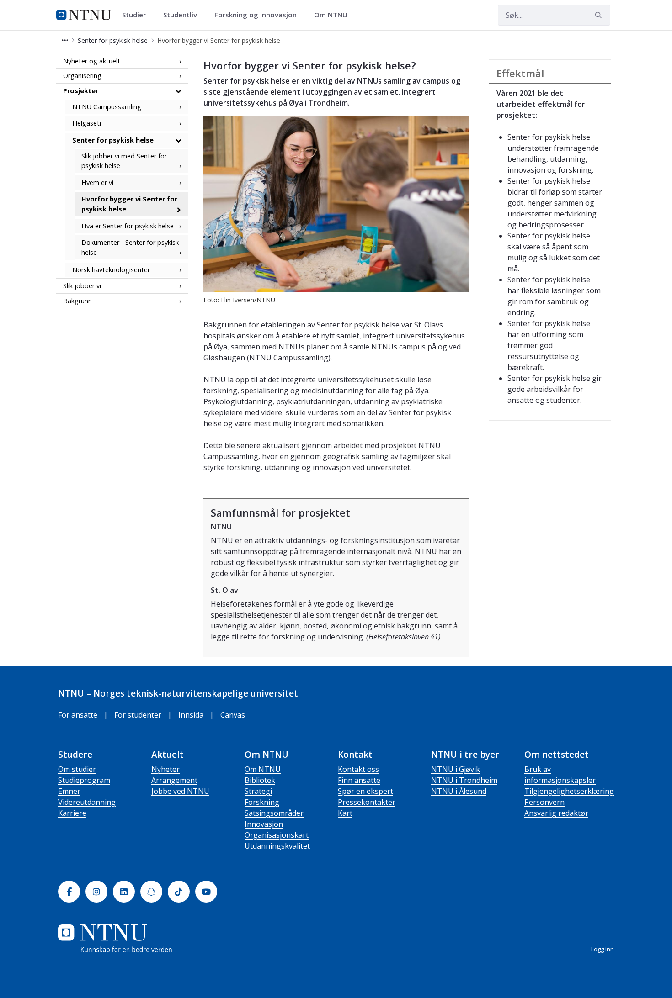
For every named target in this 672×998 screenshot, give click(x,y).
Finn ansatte (359, 780)
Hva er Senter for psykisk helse (127, 226)
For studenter (137, 715)
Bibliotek (260, 780)
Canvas (232, 715)
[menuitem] (137, 15)
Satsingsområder (274, 813)
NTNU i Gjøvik (455, 769)
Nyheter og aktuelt (91, 61)
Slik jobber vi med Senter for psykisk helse (124, 161)
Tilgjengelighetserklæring (569, 791)
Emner (69, 791)
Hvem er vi (97, 182)
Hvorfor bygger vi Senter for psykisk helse (129, 204)
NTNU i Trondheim (464, 780)
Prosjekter (80, 90)
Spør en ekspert (365, 791)
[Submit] (600, 15)
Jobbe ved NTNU (180, 791)
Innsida (190, 715)
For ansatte (77, 715)
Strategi (258, 791)
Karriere (72, 813)
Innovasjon (264, 824)
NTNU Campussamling (106, 106)
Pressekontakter (366, 802)
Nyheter (165, 769)
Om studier (77, 769)
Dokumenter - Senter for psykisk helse (130, 247)
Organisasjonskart (277, 835)
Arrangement (174, 780)
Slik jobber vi (82, 285)
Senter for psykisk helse (113, 140)
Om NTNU (263, 769)
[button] (65, 40)
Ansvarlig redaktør (556, 813)
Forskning (262, 802)
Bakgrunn (77, 300)
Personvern (544, 802)
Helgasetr (87, 123)
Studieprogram (84, 780)
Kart (345, 813)
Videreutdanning (87, 802)
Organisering (82, 76)
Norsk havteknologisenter (111, 270)
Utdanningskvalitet (277, 846)
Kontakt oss (358, 769)
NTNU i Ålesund (458, 791)
